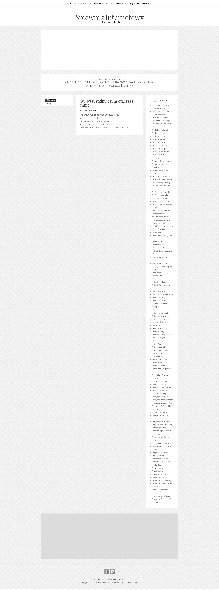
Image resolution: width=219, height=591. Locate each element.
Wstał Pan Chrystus (160, 381)
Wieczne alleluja (159, 248)
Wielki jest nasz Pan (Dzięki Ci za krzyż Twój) (161, 303)
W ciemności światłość (162, 117)
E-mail (93, 110)
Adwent (88, 85)
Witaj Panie (157, 344)
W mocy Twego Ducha (162, 161)
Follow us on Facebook (106, 571)
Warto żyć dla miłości (161, 201)
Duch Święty (128, 85)
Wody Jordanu (158, 365)
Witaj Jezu (156, 341)
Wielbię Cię (157, 276)
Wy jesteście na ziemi (161, 421)
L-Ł (93, 82)
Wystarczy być (158, 455)
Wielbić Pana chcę (160, 272)
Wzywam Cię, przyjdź (161, 499)
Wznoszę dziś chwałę (161, 480)
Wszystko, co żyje (160, 412)
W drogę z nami (159, 136)
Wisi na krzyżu (158, 338)
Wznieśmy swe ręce (160, 477)
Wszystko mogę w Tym (162, 403)
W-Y (122, 82)
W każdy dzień (158, 142)
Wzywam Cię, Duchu (161, 496)
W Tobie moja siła (160, 195)
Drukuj (85, 110)
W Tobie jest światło (161, 192)
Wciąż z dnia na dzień (161, 210)
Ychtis (155, 502)
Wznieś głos (157, 471)
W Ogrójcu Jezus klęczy (162, 176)
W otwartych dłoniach (162, 179)
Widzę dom (157, 241)
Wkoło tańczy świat (160, 359)
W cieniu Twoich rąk (161, 120)
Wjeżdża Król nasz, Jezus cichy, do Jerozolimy (160, 353)
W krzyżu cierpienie (160, 148)
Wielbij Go (156, 279)
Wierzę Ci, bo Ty (159, 328)
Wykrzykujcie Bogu (160, 443)
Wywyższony (158, 468)
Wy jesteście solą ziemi (162, 424)
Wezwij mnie (157, 232)
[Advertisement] (109, 50)
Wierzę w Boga (159, 331)
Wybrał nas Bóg (159, 427)
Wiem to (156, 325)
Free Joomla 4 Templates (126, 582)
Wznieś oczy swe (159, 474)
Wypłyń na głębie (159, 452)
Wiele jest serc (158, 291)
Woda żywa (157, 362)
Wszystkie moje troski (162, 387)
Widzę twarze (158, 245)
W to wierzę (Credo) (161, 182)
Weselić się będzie (160, 229)
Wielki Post (100, 85)
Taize (150, 82)
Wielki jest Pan (158, 310)
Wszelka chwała (159, 384)
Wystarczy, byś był (160, 459)
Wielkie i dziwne (159, 316)
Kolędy (132, 82)
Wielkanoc (114, 85)
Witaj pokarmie (159, 347)
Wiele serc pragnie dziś (162, 294)
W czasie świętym (160, 127)
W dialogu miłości (160, 130)
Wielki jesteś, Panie (160, 313)
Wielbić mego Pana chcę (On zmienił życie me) (162, 266)
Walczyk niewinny (160, 198)
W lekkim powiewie (160, 151)
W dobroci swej (159, 133)
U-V (117, 82)
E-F (77, 82)
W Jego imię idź (159, 139)
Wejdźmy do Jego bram (162, 226)
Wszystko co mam (160, 396)
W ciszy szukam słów (161, 124)
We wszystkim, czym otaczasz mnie (106, 103)
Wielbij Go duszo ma (161, 282)
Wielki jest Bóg (158, 297)
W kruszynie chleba (160, 145)
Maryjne (142, 82)
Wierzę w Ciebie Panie (162, 334)
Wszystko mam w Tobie (162, 400)
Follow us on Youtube (112, 571)
